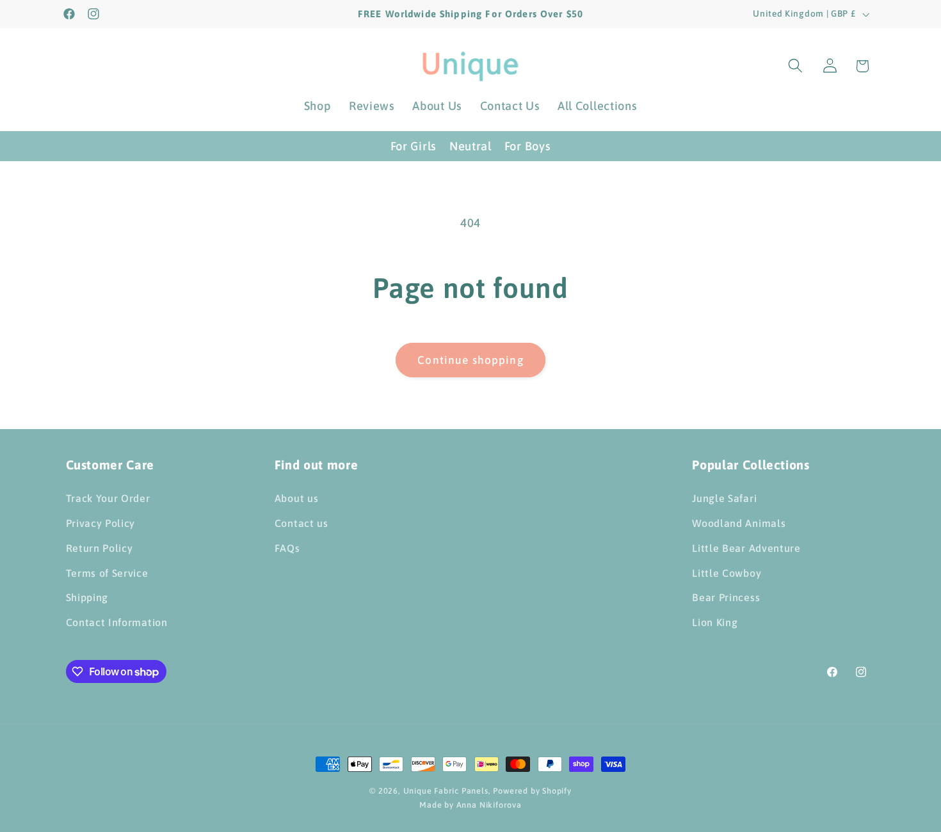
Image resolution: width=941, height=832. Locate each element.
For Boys (527, 146)
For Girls (413, 146)
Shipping (87, 597)
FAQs (287, 548)
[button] (795, 66)
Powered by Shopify (532, 791)
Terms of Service (107, 573)
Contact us (301, 523)
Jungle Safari (724, 498)
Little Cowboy (726, 573)
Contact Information (117, 622)
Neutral (470, 146)
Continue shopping (470, 360)
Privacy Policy (101, 523)
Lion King (714, 622)
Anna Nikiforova (489, 805)
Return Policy (99, 548)
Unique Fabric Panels (445, 791)
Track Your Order (108, 498)
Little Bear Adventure (746, 548)
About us (297, 498)
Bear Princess (726, 597)
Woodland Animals (738, 523)
